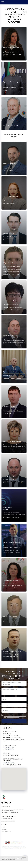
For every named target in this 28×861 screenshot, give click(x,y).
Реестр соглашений (6, 818)
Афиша (3, 827)
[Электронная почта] (5, 802)
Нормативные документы (8, 821)
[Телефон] (2, 802)
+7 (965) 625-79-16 (8, 749)
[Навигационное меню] (2, 2)
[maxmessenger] (10, 802)
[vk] (7, 802)
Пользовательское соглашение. (9, 812)
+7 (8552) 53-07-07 (8, 747)
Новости (3, 829)
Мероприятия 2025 (6, 831)
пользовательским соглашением (13, 716)
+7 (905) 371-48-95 (9, 763)
